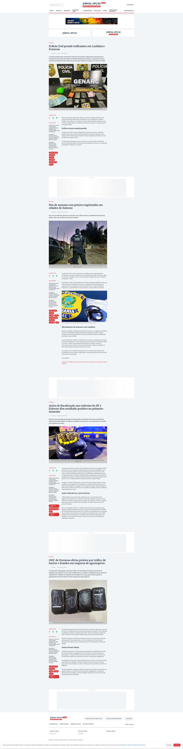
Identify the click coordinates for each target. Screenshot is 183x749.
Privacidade (64, 724)
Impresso (67, 10)
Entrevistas (87, 10)
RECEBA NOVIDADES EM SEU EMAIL (113, 718)
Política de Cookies (126, 745)
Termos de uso (76, 724)
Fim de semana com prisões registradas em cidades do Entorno (76, 206)
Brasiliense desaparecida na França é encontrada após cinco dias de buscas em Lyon (54, 137)
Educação (97, 10)
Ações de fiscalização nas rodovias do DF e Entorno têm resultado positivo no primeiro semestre (76, 408)
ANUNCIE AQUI (129, 718)
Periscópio (81, 733)
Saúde (105, 10)
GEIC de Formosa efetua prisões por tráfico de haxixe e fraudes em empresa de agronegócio (77, 562)
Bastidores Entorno (113, 10)
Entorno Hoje (75, 10)
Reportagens (129, 10)
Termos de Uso (141, 745)
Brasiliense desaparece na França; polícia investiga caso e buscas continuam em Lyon (53, 145)
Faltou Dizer (53, 733)
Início (52, 10)
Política (59, 10)
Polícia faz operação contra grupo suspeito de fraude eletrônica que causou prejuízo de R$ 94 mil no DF (54, 128)
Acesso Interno (88, 724)
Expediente (54, 724)
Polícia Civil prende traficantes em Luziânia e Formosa (77, 48)
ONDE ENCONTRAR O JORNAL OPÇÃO (93, 718)
